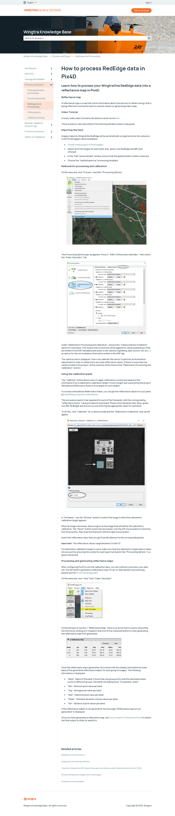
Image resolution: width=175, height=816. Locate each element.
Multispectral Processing (88, 56)
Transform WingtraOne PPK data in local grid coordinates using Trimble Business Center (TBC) (101, 768)
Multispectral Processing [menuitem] (34, 105)
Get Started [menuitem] (30, 68)
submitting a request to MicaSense (81, 394)
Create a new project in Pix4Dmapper (85, 144)
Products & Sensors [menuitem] (34, 131)
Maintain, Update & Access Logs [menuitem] (34, 124)
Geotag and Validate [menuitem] (34, 79)
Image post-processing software (75, 761)
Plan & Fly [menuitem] (29, 73)
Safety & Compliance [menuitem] (35, 137)
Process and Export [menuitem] (34, 84)
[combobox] (85, 38)
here (117, 118)
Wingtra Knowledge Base (47, 32)
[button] (51, 68)
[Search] (149, 38)
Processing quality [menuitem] (37, 98)
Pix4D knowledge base (87, 572)
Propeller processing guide (72, 781)
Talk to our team (141, 10)
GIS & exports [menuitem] (34, 112)
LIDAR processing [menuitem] (36, 117)
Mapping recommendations (73, 755)
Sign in (149, 2)
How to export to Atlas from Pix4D (125, 717)
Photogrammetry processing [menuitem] (36, 91)
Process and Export (61, 56)
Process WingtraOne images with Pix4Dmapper (81, 774)
